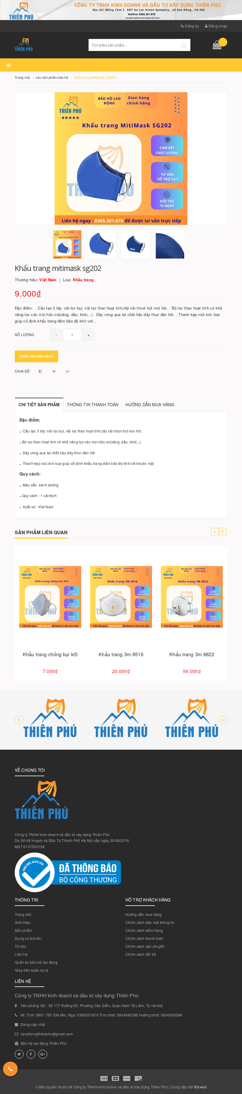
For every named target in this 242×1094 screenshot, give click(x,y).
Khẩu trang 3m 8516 (121, 654)
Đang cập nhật (33, 1024)
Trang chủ (23, 914)
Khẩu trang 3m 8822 (191, 654)
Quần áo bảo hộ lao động (36, 962)
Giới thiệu (23, 922)
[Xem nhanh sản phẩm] (71, 614)
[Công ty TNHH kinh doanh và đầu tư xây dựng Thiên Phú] (50, 720)
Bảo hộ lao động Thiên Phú (43, 1043)
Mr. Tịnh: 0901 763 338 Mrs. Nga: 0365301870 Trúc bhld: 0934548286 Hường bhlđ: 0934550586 (101, 1014)
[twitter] (19, 1054)
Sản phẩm (23, 930)
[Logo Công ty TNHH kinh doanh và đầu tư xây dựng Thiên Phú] (47, 45)
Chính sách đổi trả (140, 954)
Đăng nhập (217, 25)
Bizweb (200, 1087)
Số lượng (24, 334)
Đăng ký (191, 25)
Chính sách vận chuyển (145, 946)
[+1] (68, 371)
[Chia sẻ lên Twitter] (54, 371)
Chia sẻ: (22, 371)
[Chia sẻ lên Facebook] (40, 371)
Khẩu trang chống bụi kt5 (50, 654)
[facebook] (31, 1054)
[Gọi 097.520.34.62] (10, 1069)
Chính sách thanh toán (144, 938)
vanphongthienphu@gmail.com (47, 1033)
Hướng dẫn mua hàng (143, 914)
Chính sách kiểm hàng (144, 930)
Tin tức (20, 946)
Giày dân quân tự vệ (31, 970)
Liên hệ (21, 954)
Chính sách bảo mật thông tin (149, 922)
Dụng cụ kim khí (28, 938)
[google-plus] (42, 1054)
